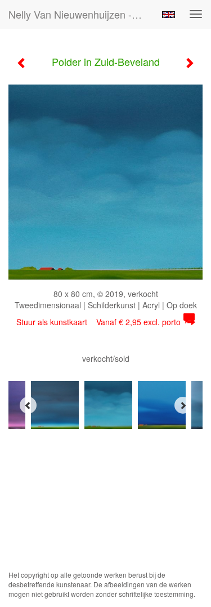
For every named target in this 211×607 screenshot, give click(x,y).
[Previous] (28, 405)
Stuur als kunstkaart (98, 321)
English (168, 14)
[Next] (182, 405)
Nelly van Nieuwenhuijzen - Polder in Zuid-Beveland (80, 14)
